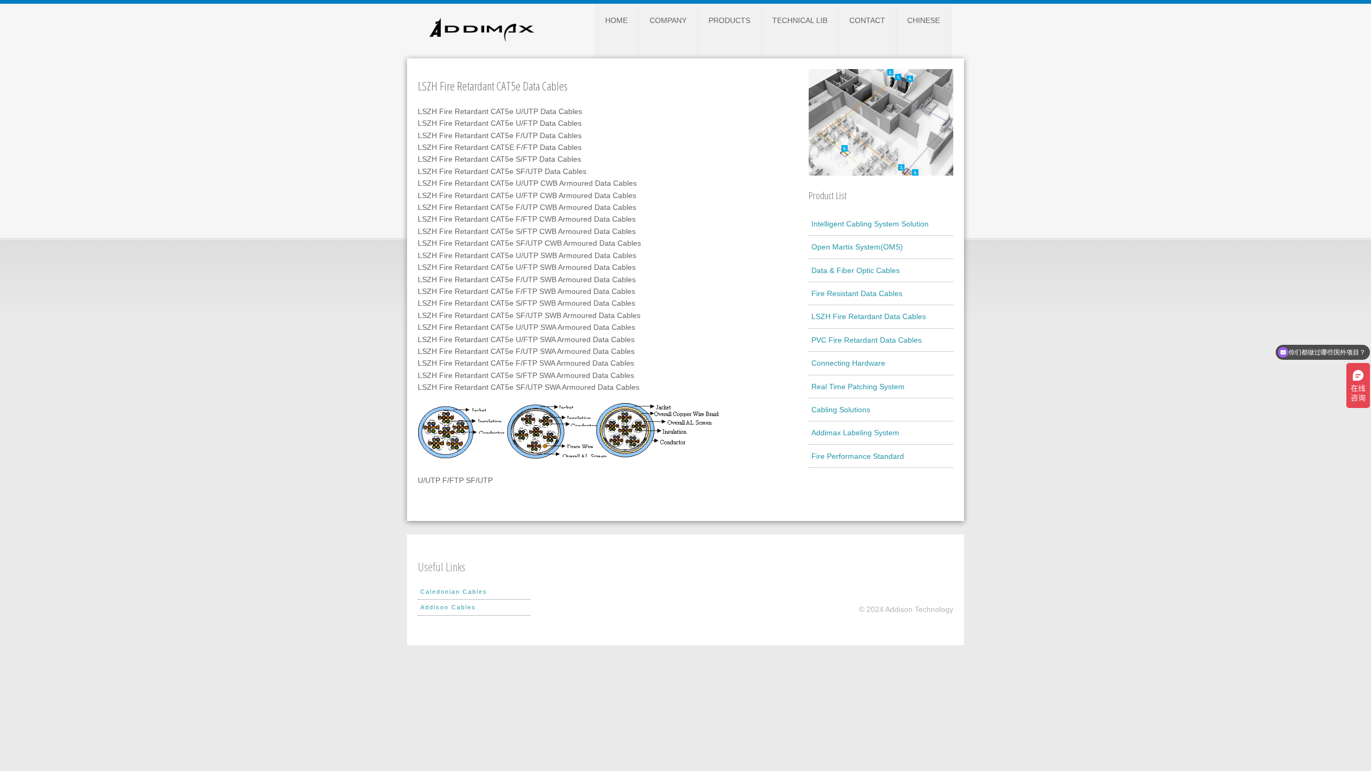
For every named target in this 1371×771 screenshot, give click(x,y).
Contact (867, 20)
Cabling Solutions (840, 409)
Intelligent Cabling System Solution (870, 224)
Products (729, 20)
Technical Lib (799, 20)
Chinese (923, 20)
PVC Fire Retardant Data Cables (866, 340)
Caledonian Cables (453, 591)
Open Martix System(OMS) (857, 247)
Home (616, 20)
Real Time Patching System (858, 386)
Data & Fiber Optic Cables (855, 270)
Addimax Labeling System (855, 432)
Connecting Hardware (848, 363)
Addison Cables (448, 607)
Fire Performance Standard (857, 456)
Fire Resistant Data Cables (856, 293)
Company (668, 20)
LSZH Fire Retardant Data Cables (868, 316)
